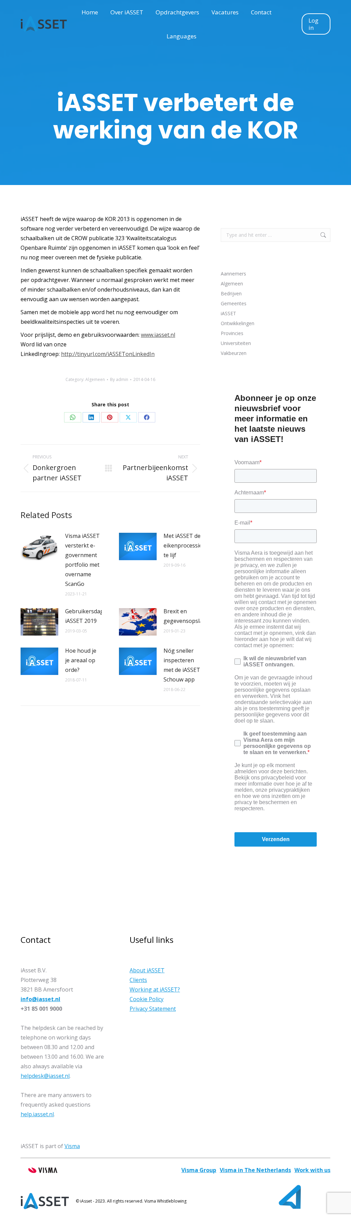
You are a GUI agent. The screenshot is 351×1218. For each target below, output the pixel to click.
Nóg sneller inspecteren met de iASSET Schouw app (182, 665)
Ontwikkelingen (237, 323)
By (119, 379)
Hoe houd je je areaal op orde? (80, 660)
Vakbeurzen (233, 353)
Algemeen (95, 379)
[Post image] (39, 546)
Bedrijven (231, 293)
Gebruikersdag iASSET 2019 (84, 616)
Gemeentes (233, 303)
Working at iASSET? (155, 989)
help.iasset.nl (37, 1114)
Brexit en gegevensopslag (185, 616)
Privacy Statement (153, 1008)
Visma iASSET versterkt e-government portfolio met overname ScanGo (82, 560)
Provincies (232, 333)
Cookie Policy (147, 999)
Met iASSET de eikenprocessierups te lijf (189, 545)
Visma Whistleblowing (165, 1201)
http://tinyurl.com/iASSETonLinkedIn (108, 354)
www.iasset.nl (158, 335)
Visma (72, 1146)
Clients (138, 980)
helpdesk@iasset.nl (45, 1076)
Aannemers (233, 273)
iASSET (228, 313)
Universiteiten (236, 343)
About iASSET (147, 970)
